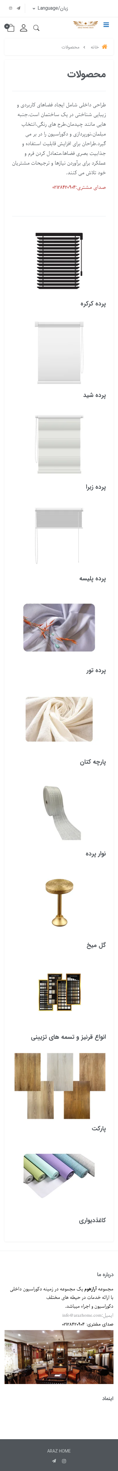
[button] (36, 28)
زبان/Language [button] (52, 8)
